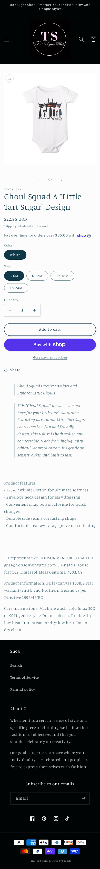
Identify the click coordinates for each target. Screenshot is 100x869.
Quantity (11, 300)
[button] (7, 39)
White (15, 255)
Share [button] (15, 370)
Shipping (10, 226)
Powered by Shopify (60, 860)
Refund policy (22, 689)
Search (16, 665)
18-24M (16, 287)
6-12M (37, 276)
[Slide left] (38, 179)
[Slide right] (61, 179)
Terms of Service (24, 677)
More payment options (50, 357)
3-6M (14, 276)
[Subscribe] (83, 798)
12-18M (62, 276)
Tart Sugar (42, 860)
